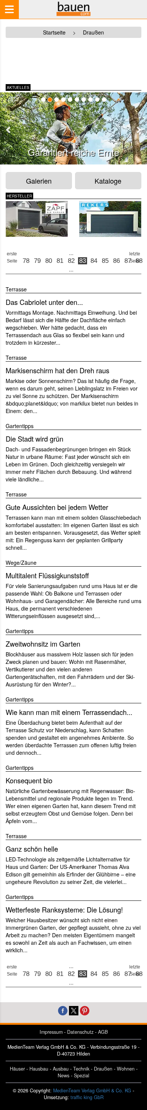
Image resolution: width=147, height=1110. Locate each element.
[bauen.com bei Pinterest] (84, 1010)
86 (116, 260)
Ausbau (61, 1068)
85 (105, 260)
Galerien (39, 181)
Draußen (103, 1068)
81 (60, 260)
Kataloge (108, 181)
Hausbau (38, 1068)
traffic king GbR (87, 1097)
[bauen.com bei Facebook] (62, 1010)
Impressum (51, 1032)
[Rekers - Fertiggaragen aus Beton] (110, 219)
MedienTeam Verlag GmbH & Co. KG (92, 1090)
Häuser (17, 1068)
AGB (103, 1032)
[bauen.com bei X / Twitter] (73, 1010)
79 (37, 260)
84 (93, 260)
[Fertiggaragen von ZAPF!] (37, 219)
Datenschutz (80, 1032)
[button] (9, 129)
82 (71, 260)
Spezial (81, 1075)
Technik (81, 1068)
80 (48, 260)
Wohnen (126, 1068)
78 (26, 260)
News (63, 1075)
